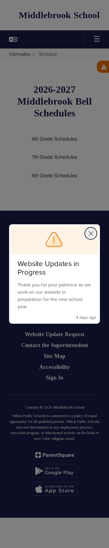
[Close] (91, 233)
